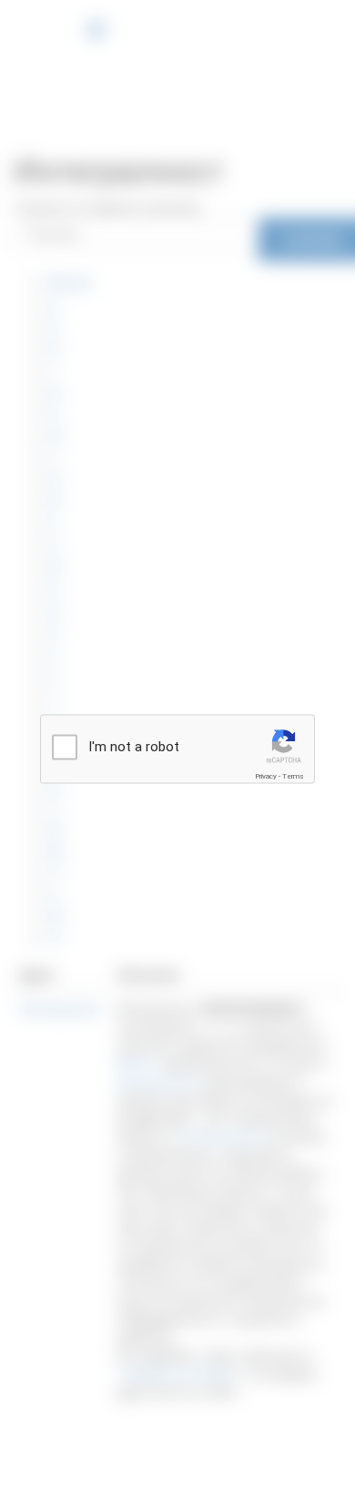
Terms (293, 776)
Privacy (266, 776)
